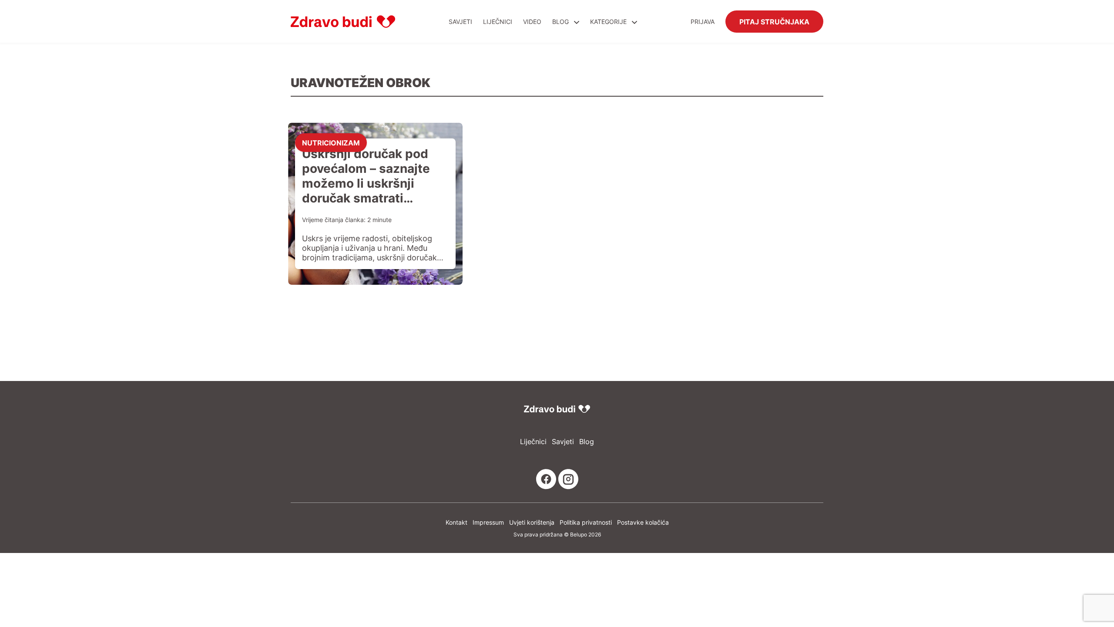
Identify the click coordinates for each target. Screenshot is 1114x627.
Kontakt (456, 522)
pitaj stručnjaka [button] (774, 21)
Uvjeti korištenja (531, 522)
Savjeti (460, 21)
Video (532, 21)
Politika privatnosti (586, 522)
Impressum (488, 522)
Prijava (703, 21)
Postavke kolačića (643, 522)
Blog (560, 21)
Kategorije (609, 21)
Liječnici (497, 21)
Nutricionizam (331, 142)
